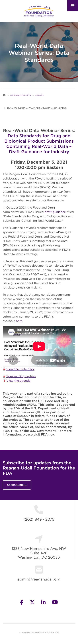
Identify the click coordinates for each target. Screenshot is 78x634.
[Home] (39, 10)
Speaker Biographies (21, 376)
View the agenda (18, 380)
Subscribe (17, 485)
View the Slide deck (20, 369)
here (19, 321)
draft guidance (55, 212)
